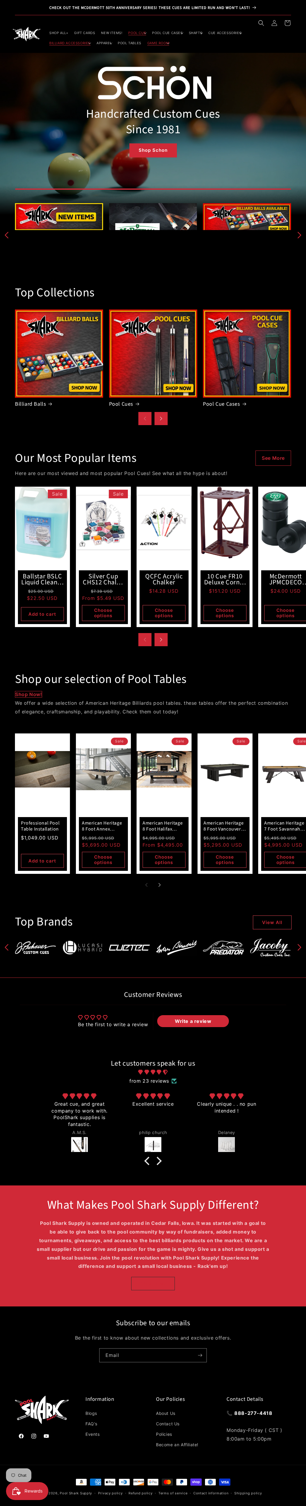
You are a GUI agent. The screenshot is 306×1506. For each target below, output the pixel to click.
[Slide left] (6, 235)
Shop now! (28, 694)
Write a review (193, 1021)
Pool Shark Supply (76, 1493)
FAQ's (91, 1423)
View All (272, 922)
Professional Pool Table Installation (40, 826)
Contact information (210, 1493)
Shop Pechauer (153, 137)
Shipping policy (248, 1493)
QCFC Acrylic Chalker (164, 579)
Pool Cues (121, 404)
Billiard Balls (30, 404)
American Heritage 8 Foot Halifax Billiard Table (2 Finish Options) (163, 826)
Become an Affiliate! (177, 1444)
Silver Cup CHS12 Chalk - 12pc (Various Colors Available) (103, 579)
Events (92, 1434)
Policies (164, 1434)
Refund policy (140, 1493)
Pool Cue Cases (221, 404)
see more (273, 458)
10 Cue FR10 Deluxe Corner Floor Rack (225, 579)
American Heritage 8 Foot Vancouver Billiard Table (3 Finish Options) (224, 826)
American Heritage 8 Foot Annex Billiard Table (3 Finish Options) (102, 826)
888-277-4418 (253, 1413)
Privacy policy (110, 1493)
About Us (165, 1413)
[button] (261, 23)
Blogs (91, 1413)
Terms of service (172, 1493)
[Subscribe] (199, 1355)
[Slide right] (299, 235)
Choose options (103, 612)
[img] (152, 1072)
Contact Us (168, 1423)
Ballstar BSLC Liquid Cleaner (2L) (42, 579)
